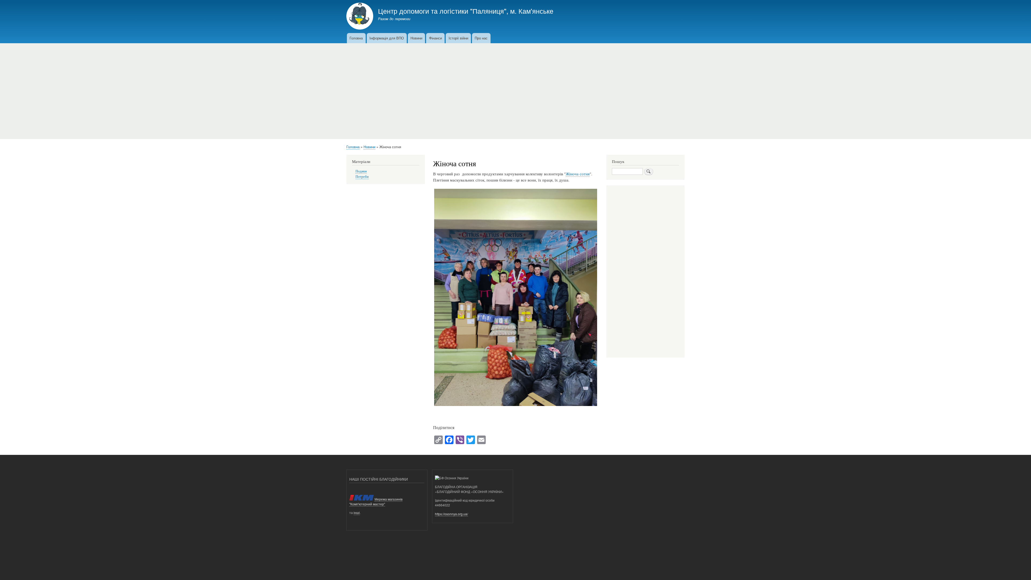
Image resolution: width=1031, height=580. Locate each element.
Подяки (361, 171)
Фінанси (435, 38)
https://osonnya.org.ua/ (451, 514)
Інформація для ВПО (386, 38)
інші (357, 512)
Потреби (362, 176)
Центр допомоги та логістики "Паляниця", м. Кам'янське (465, 11)
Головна (356, 38)
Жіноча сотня (578, 173)
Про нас (481, 38)
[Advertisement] (515, 88)
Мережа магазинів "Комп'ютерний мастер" (375, 501)
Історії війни (458, 38)
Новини (416, 38)
